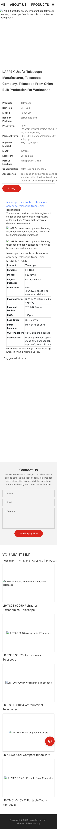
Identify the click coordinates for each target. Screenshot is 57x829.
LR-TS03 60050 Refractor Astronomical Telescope (20, 608)
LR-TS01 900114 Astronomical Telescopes (23, 707)
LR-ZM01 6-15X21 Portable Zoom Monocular (25, 802)
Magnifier (9, 560)
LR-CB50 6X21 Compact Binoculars (26, 755)
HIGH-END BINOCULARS (30, 560)
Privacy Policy (33, 823)
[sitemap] (16, 823)
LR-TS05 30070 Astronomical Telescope (22, 657)
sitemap (21, 823)
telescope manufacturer (20, 202)
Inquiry (11, 188)
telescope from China (31, 205)
